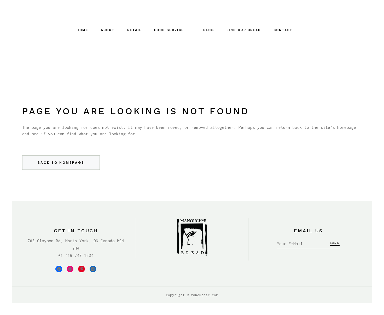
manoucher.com (204, 295)
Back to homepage (61, 162)
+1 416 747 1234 (76, 255)
